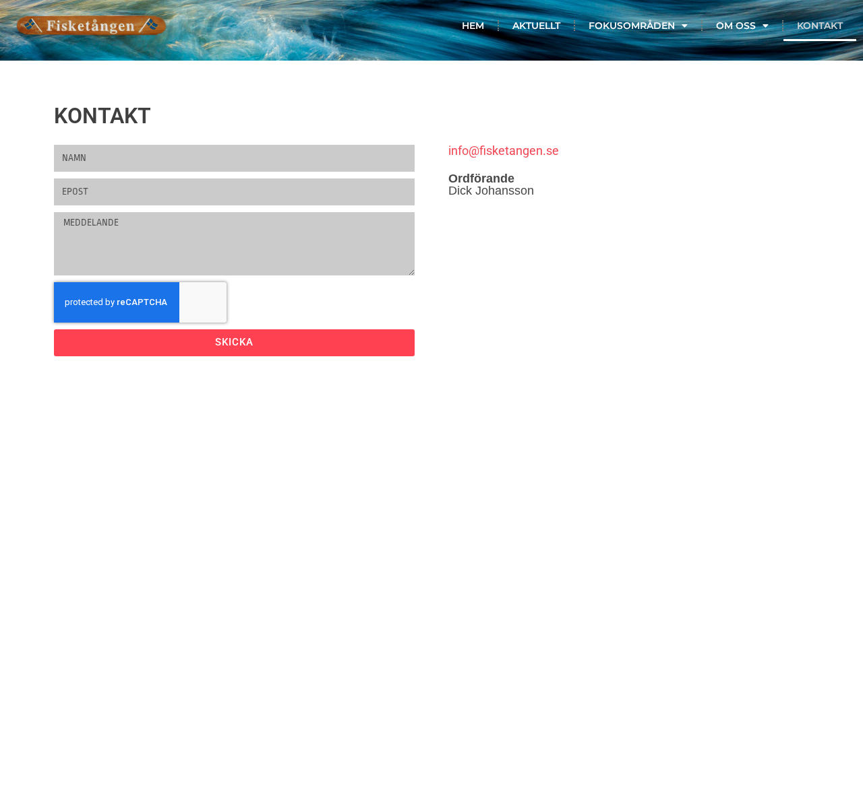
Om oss (736, 26)
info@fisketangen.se (503, 150)
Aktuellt (536, 26)
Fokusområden (632, 26)
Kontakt (820, 26)
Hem (473, 26)
